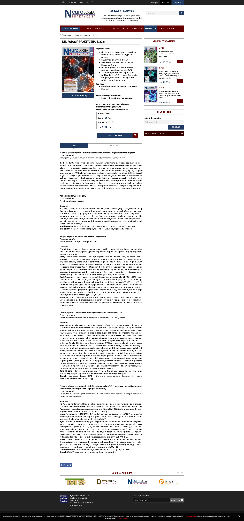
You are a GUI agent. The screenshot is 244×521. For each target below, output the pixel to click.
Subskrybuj (176, 127)
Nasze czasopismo (71, 28)
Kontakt (170, 28)
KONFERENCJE (137, 28)
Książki (162, 28)
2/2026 (161, 48)
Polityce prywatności (190, 516)
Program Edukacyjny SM (118, 28)
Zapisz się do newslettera (152, 118)
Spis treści (115, 145)
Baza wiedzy (87, 28)
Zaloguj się (154, 3)
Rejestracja (165, 3)
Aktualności (100, 28)
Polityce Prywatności (122, 518)
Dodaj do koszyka (115, 135)
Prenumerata (150, 28)
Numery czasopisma (164, 41)
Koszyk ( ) (178, 3)
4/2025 (161, 87)
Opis (74, 145)
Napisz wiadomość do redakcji (155, 133)
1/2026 (161, 67)
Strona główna (67, 35)
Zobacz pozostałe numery (78, 95)
